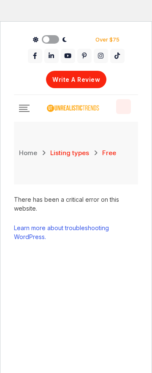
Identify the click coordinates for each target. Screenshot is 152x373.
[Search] (123, 106)
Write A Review (76, 79)
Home (28, 153)
